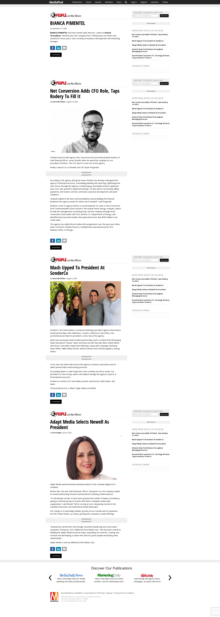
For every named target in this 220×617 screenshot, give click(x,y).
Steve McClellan (58, 102)
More (119, 2)
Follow (165, 2)
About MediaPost (67, 593)
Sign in (134, 2)
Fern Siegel (56, 433)
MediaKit (78, 593)
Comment (56, 55)
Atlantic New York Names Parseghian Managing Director (147, 50)
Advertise (155, 2)
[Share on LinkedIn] (58, 48)
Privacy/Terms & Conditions (124, 593)
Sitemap (109, 593)
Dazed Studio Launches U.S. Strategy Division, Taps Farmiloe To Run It (151, 57)
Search (126, 2)
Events (88, 2)
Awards (98, 2)
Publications (77, 2)
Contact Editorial (89, 593)
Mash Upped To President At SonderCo (148, 41)
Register (143, 2)
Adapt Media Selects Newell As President (149, 45)
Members (109, 2)
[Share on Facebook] (52, 48)
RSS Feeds (101, 593)
